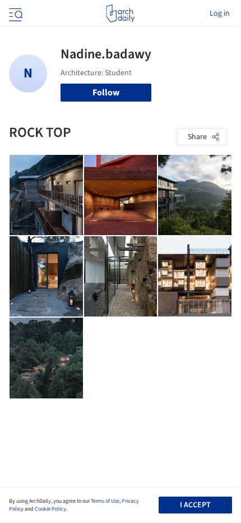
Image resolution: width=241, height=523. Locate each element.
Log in (220, 13)
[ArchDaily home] (120, 13)
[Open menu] (14, 13)
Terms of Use (105, 501)
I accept (195, 505)
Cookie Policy (50, 509)
